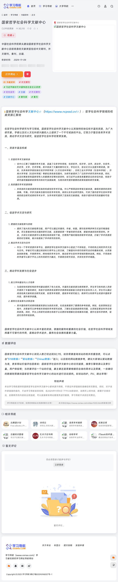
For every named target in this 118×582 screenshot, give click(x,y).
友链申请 (79, 545)
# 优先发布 (9, 92)
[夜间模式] (113, 565)
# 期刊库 (22, 97)
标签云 (57, 545)
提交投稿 (68, 545)
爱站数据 (27, 359)
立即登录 (59, 464)
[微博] (29, 566)
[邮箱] (22, 566)
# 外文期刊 (34, 92)
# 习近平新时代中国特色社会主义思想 (22, 87)
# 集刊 (34, 97)
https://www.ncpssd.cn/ (61, 111)
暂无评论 (11, 445)
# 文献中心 (9, 97)
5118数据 (13, 359)
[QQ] (15, 566)
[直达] (26, 422)
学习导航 (14, 15)
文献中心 (33, 111)
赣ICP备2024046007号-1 (41, 574)
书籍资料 (24, 15)
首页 (6, 15)
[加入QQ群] (9, 566)
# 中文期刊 (24, 82)
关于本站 (46, 545)
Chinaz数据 (43, 359)
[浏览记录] (99, 6)
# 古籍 (21, 92)
